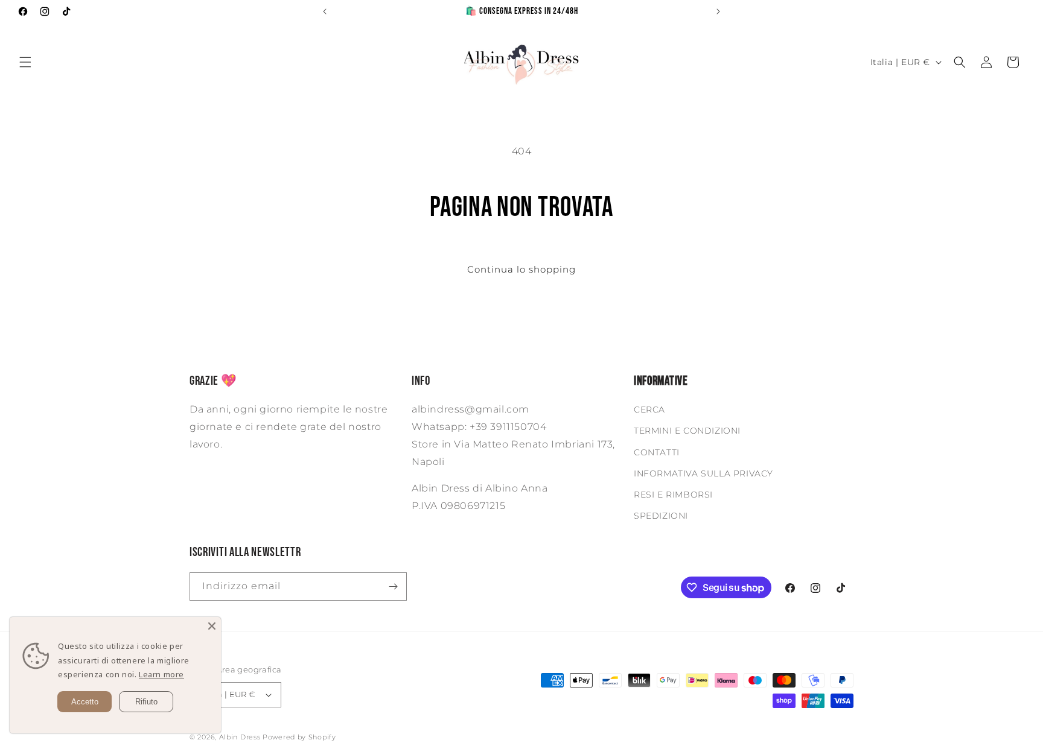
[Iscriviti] (393, 586)
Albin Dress (240, 737)
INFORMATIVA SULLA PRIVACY (703, 473)
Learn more (161, 674)
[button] (25, 62)
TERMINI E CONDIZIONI (687, 430)
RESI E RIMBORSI (673, 494)
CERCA (649, 409)
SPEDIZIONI (661, 515)
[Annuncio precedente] (324, 11)
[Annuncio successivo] (718, 11)
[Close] (212, 626)
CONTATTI (657, 452)
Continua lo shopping (521, 269)
